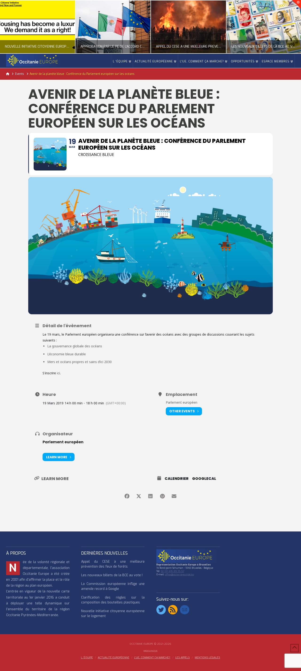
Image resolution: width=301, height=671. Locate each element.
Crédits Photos (150, 650)
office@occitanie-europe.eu (179, 574)
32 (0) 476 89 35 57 (172, 571)
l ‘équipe (87, 657)
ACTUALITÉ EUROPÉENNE (113, 657)
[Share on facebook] (127, 496)
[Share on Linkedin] (150, 496)
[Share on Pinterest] (162, 496)
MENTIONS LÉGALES (207, 657)
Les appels (182, 657)
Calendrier (177, 478)
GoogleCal (204, 478)
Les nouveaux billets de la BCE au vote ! (112, 575)
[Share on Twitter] (139, 496)
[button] (296, 4)
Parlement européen (63, 442)
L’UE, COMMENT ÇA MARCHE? (152, 657)
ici (58, 373)
